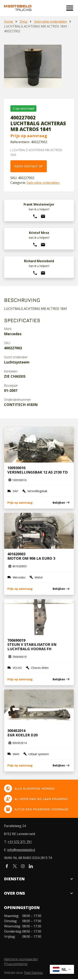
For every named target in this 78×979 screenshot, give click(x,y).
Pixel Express (33, 972)
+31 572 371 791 (20, 842)
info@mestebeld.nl (21, 850)
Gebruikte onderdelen (50, 21)
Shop (23, 21)
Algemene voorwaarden (21, 959)
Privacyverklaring (15, 964)
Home (8, 21)
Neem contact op (28, 166)
